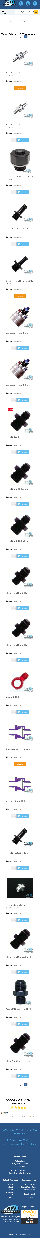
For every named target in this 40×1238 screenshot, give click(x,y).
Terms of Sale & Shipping (29, 1187)
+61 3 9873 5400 (23, 1170)
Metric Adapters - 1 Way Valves (12, 24)
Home (2, 21)
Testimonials (10, 1192)
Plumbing (22, 21)
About (10, 1187)
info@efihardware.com (22, 1173)
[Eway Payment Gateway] (29, 1223)
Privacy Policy (29, 1189)
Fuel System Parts (12, 21)
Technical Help (10, 1195)
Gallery (10, 1189)
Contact (11, 1197)
